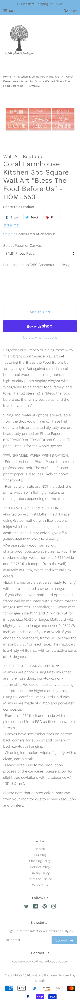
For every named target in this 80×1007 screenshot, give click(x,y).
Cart (73, 11)
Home (7, 76)
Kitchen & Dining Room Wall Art (38, 76)
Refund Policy (40, 867)
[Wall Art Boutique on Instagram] (53, 907)
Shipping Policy (40, 861)
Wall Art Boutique (44, 975)
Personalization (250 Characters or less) (36, 265)
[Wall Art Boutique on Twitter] (26, 907)
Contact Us (40, 885)
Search (40, 849)
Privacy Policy (40, 873)
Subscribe (64, 940)
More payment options (40, 337)
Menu (12, 11)
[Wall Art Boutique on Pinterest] (44, 907)
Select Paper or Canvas (22, 245)
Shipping (10, 234)
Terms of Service (40, 879)
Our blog (40, 855)
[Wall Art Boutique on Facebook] (35, 907)
